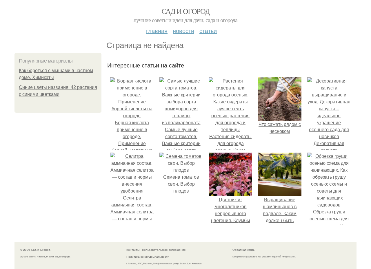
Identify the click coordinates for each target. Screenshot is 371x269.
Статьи (208, 30)
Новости (183, 30)
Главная (157, 30)
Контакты (132, 250)
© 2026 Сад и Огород (35, 250)
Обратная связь (243, 250)
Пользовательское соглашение (164, 250)
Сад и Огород (185, 11)
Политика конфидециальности (147, 257)
